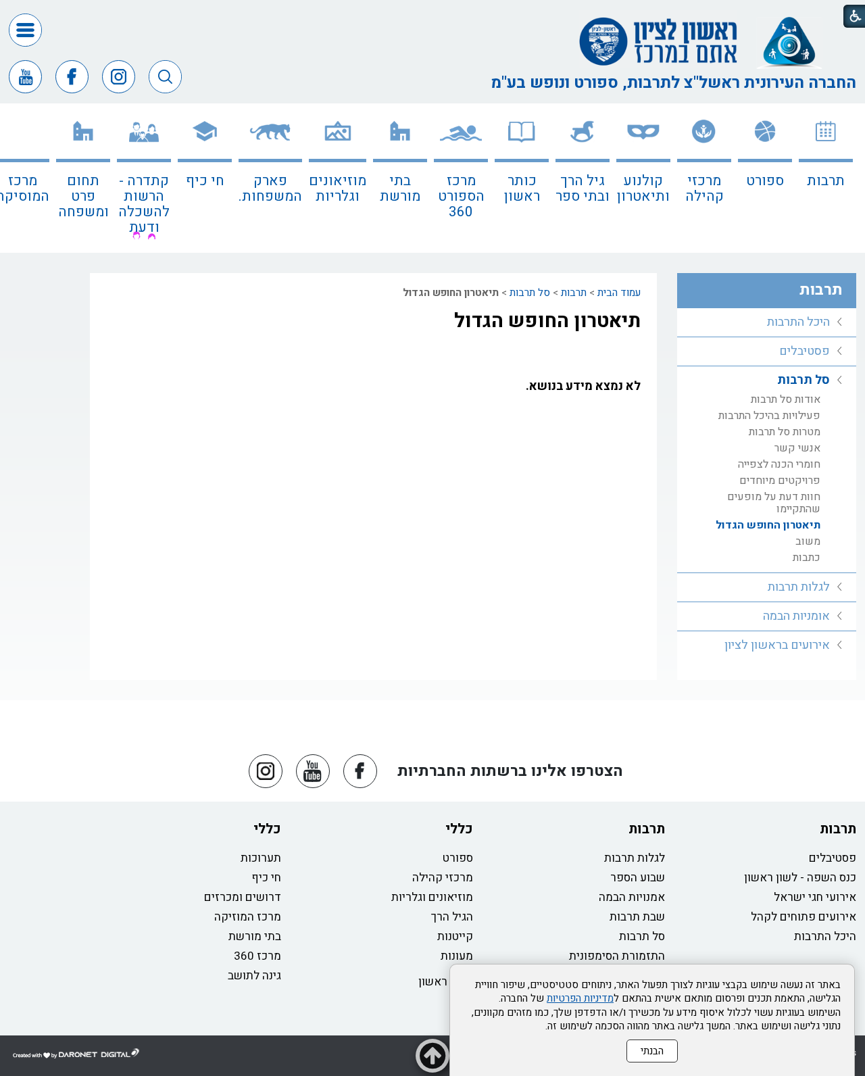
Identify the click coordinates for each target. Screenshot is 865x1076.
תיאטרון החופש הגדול (547, 321)
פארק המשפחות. (270, 188)
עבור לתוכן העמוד (432, 13)
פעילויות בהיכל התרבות (769, 416)
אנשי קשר (797, 448)
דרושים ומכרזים (242, 897)
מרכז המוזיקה (247, 916)
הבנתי (652, 1051)
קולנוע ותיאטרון (643, 188)
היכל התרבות (798, 322)
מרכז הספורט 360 (461, 196)
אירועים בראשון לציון (777, 645)
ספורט (765, 180)
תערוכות (261, 858)
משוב (807, 541)
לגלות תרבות (799, 587)
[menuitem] (825, 178)
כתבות (806, 557)
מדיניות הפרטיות (580, 998)
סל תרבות (530, 292)
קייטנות (455, 936)
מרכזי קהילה (704, 188)
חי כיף (205, 180)
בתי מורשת (400, 188)
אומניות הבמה (796, 616)
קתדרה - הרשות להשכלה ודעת (144, 204)
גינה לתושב (254, 975)
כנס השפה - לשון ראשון (800, 877)
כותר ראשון (522, 188)
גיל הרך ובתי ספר (582, 188)
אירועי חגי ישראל (815, 897)
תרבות (826, 180)
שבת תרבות (637, 916)
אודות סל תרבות (785, 399)
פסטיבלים (804, 351)
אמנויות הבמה (632, 897)
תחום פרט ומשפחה (83, 196)
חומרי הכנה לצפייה (779, 464)
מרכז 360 (257, 956)
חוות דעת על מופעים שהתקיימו (773, 503)
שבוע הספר (637, 877)
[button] (25, 30)
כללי (459, 829)
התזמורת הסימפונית (617, 956)
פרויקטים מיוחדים (779, 480)
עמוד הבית (619, 292)
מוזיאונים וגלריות (337, 188)
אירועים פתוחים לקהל (803, 916)
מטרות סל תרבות (784, 432)
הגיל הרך (452, 916)
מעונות (457, 956)
